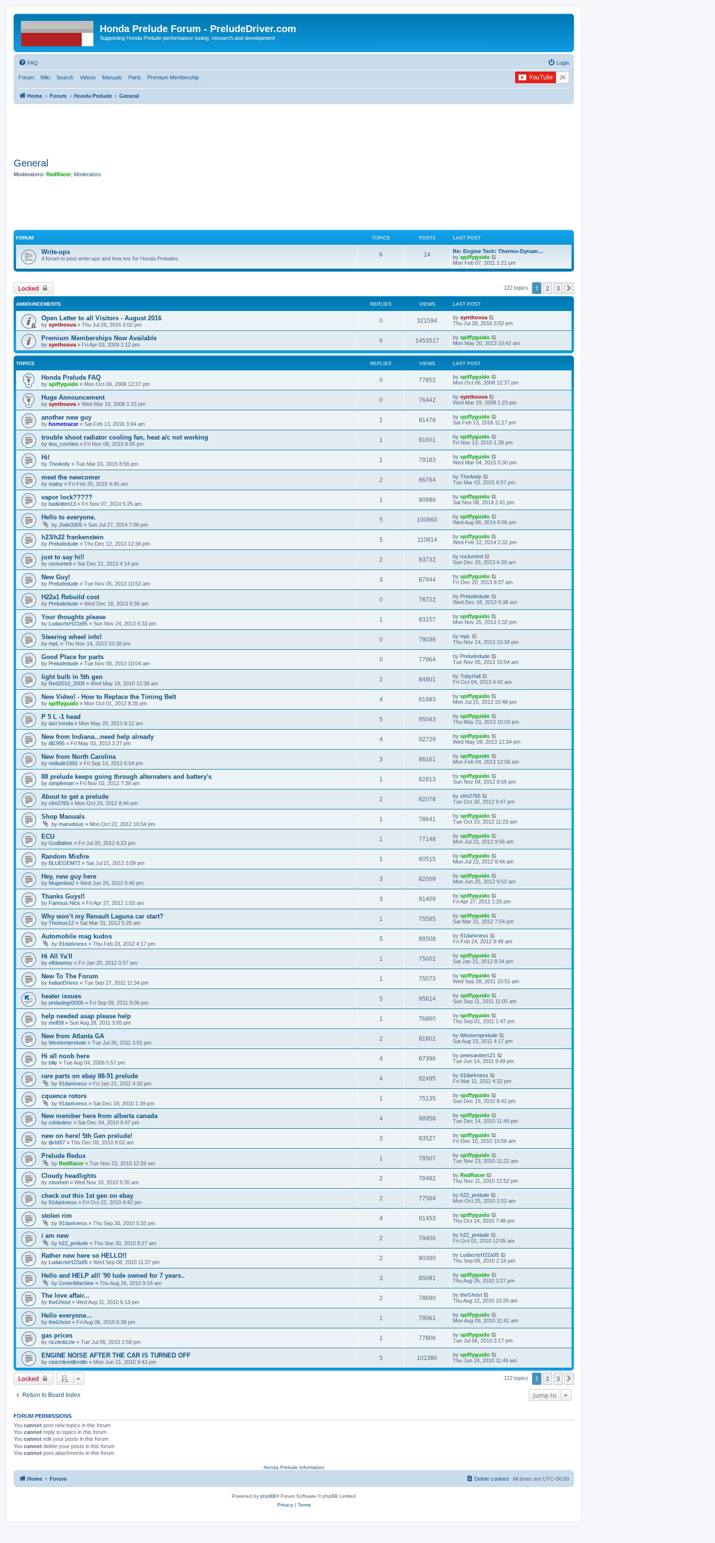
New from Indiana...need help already (97, 736)
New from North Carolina (78, 756)
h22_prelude (474, 1195)
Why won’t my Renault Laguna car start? (102, 916)
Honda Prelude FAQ (71, 377)
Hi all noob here (65, 1056)
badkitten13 (62, 504)
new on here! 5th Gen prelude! (86, 1135)
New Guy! (55, 577)
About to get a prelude (74, 796)
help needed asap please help (86, 1016)
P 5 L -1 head (61, 716)
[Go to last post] (492, 317)
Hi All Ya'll (56, 956)
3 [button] (558, 288)
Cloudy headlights (68, 1175)
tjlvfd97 (57, 1142)
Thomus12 (61, 923)
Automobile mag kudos (76, 936)
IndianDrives (63, 983)
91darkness (73, 944)
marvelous (71, 824)
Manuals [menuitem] (112, 77)
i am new (55, 1235)
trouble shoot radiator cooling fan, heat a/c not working (124, 437)
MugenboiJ (61, 883)
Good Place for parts (72, 657)
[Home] (58, 31)
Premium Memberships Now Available (99, 338)
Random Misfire (65, 856)
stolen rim (56, 1215)
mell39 (56, 1023)
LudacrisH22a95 (68, 623)
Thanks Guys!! (63, 896)
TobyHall (470, 676)
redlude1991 (63, 763)
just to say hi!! (62, 557)
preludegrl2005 (66, 1003)
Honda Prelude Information (294, 1467)
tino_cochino (63, 444)
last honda (61, 723)
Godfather (60, 843)
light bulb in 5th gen (72, 676)
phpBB (268, 1496)
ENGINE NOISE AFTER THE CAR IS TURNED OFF (116, 1355)
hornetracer (63, 424)
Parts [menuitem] (134, 77)
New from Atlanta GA (72, 1036)
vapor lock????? (66, 497)
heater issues (61, 996)
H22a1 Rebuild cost (70, 597)
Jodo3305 (70, 525)
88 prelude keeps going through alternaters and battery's (126, 776)
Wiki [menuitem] (45, 77)
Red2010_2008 (67, 683)
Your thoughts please (73, 617)
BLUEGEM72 (64, 863)
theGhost (60, 1302)
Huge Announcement (73, 397)
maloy (56, 484)
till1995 (57, 743)
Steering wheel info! (71, 637)
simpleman (61, 783)
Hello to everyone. (68, 517)
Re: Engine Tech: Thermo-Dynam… (498, 251)
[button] (569, 288)
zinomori (59, 1182)
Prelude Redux (63, 1155)
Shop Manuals (63, 816)
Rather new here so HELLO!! (83, 1255)
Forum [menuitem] (26, 77)
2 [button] (547, 288)
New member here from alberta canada (99, 1116)
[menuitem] (28, 63)
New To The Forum (69, 976)
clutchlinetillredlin (68, 1362)
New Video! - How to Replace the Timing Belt (108, 696)
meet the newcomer (70, 477)
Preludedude (63, 544)
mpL (54, 643)
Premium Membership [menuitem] (173, 77)
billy (53, 1062)
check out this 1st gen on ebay (87, 1195)
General (31, 163)
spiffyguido (475, 257)
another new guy (66, 417)
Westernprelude (67, 1043)
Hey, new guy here (68, 876)
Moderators (87, 174)
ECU (47, 836)
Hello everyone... (66, 1315)
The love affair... (65, 1295)
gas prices (56, 1335)
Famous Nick (64, 903)
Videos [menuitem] (88, 77)
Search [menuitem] (64, 77)
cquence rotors (64, 1096)
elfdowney (60, 963)
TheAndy (59, 464)
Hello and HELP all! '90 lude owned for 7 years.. (113, 1275)
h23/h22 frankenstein (72, 537)
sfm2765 (59, 803)
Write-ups (55, 252)
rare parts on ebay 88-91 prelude (89, 1076)
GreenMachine (76, 1283)
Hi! (45, 457)
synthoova (62, 325)
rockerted (60, 564)
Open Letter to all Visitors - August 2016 (101, 318)
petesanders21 (478, 1055)
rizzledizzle (62, 1342)
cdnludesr (60, 1122)
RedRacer (58, 174)
